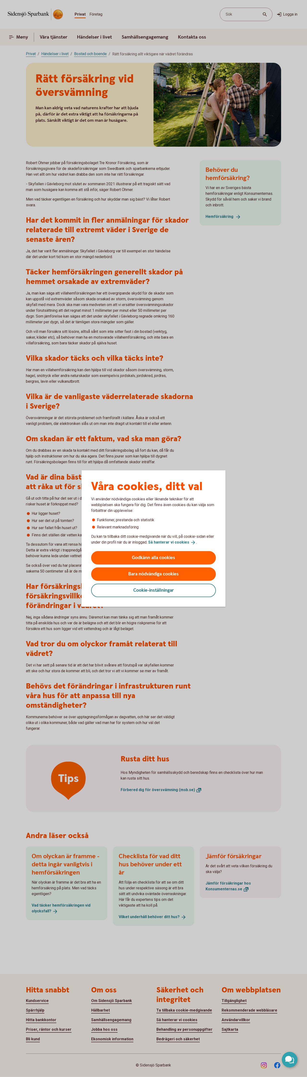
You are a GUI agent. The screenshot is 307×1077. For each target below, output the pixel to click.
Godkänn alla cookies (153, 558)
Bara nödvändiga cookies (153, 574)
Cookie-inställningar (153, 590)
